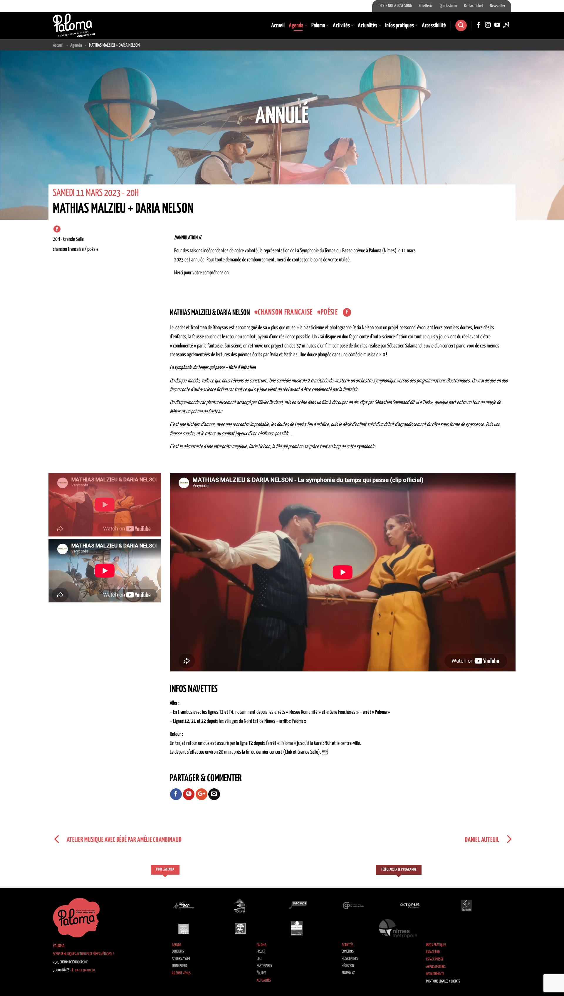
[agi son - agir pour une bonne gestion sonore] (183, 905)
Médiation (348, 966)
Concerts (178, 951)
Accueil (278, 25)
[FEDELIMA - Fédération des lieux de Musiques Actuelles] (240, 905)
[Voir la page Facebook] (347, 312)
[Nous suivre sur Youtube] (497, 25)
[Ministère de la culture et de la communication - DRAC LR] (296, 928)
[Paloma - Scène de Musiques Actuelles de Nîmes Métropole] (74, 25)
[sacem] (296, 905)
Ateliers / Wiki (181, 959)
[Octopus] (410, 905)
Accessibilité (434, 25)
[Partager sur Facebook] (176, 794)
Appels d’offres (436, 967)
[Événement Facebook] (57, 229)
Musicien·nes (350, 959)
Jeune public (179, 966)
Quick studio (448, 6)
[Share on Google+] (201, 794)
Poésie (329, 312)
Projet (261, 951)
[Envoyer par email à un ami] (214, 794)
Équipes (261, 973)
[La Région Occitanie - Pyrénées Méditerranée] (466, 905)
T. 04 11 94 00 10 (83, 970)
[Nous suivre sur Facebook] (478, 25)
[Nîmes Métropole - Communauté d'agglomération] (398, 928)
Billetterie (426, 6)
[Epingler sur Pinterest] (189, 794)
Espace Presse (434, 959)
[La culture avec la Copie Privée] (353, 905)
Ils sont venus (181, 973)
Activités (341, 25)
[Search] (460, 25)
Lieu (259, 959)
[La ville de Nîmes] (240, 928)
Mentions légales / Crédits (443, 981)
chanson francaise (285, 312)
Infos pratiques (399, 25)
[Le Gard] (183, 928)
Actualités (367, 25)
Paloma (318, 25)
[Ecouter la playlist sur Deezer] (507, 25)
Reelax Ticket (473, 6)
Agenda (296, 25)
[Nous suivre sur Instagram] (488, 25)
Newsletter (497, 6)
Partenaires (264, 966)
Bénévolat (348, 973)
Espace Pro (433, 952)
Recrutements (435, 974)
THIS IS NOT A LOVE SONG (395, 6)
